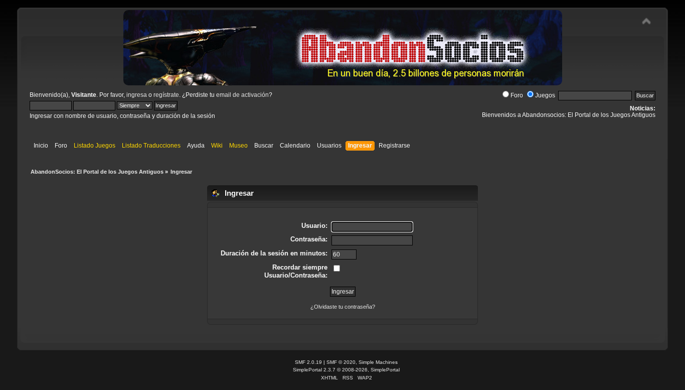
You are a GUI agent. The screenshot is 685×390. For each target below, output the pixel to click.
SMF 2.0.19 (308, 362)
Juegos (545, 95)
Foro (516, 95)
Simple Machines (378, 362)
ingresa (136, 95)
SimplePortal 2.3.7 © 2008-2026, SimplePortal (346, 369)
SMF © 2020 (341, 362)
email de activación (242, 95)
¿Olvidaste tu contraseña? (342, 307)
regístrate (166, 95)
